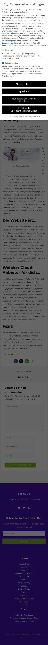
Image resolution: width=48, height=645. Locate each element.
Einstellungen (19, 45)
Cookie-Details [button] (12, 117)
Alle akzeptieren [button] (24, 83)
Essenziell (9, 50)
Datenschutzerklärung (10, 43)
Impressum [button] (36, 117)
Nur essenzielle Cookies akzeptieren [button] (24, 100)
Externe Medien (11, 63)
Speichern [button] (24, 91)
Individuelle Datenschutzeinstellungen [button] (24, 109)
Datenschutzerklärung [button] (25, 117)
